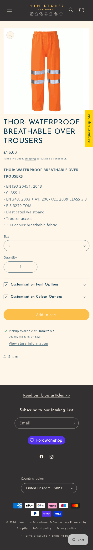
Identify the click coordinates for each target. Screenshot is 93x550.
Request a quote (89, 128)
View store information (28, 343)
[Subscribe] (73, 423)
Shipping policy (63, 535)
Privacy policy (66, 528)
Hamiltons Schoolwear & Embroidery (43, 522)
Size (7, 236)
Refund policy (42, 528)
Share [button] (13, 356)
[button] (9, 10)
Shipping (30, 158)
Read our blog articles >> (46, 395)
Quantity (10, 257)
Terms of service (35, 535)
